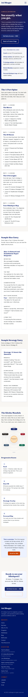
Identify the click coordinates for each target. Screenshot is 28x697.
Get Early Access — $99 (10, 36)
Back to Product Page (10, 41)
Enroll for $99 (14, 553)
